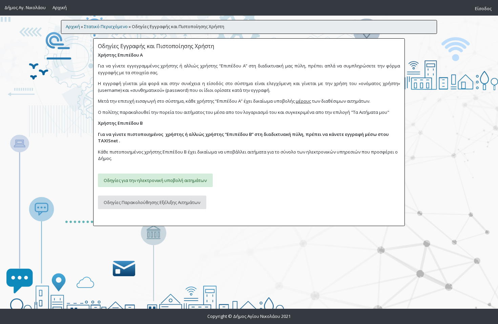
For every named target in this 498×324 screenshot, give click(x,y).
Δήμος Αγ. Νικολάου (25, 7)
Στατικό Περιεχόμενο (106, 26)
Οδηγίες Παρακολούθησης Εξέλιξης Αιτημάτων (152, 202)
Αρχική (61, 7)
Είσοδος (483, 8)
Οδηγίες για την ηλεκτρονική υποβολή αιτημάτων (155, 180)
